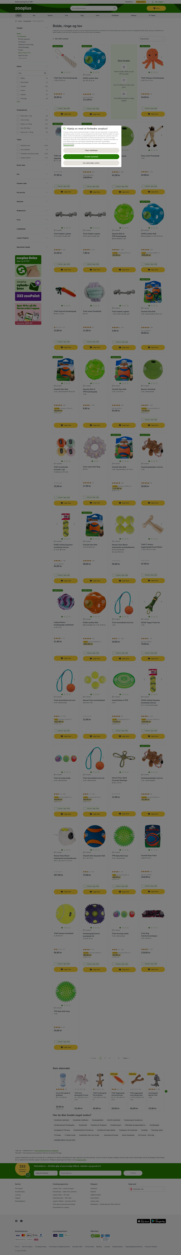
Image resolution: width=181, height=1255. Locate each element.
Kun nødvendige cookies (91, 163)
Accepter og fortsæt (91, 157)
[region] (91, 146)
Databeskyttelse (69, 145)
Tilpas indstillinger (91, 150)
